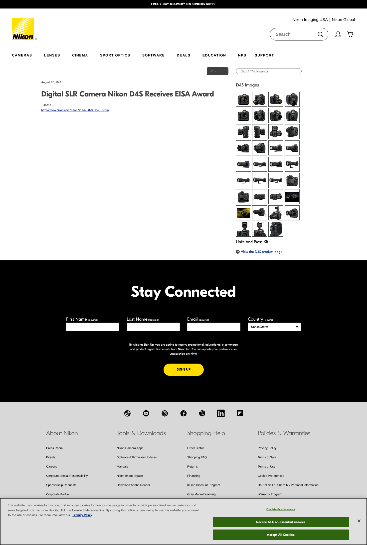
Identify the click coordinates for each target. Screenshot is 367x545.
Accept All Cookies (280, 535)
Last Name (143, 319)
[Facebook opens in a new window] (183, 413)
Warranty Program (270, 494)
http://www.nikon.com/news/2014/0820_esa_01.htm (75, 110)
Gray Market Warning (201, 494)
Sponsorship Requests (61, 485)
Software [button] (153, 55)
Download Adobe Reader (133, 485)
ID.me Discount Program (203, 485)
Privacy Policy (267, 448)
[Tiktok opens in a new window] (127, 413)
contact (217, 71)
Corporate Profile (57, 494)
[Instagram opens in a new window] (165, 413)
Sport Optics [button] (115, 55)
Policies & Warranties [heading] (284, 433)
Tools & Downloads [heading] (141, 433)
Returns (192, 466)
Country (261, 319)
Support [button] (264, 55)
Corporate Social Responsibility (67, 476)
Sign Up (190, 369)
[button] (27, 4)
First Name (82, 319)
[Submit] (320, 34)
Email (198, 319)
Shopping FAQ (197, 457)
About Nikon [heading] (62, 433)
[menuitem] (28, 54)
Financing (193, 476)
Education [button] (214, 55)
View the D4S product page (261, 252)
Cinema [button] (80, 55)
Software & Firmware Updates (137, 457)
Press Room (54, 448)
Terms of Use (267, 466)
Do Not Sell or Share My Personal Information (288, 485)
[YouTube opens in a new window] (146, 413)
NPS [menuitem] (242, 55)
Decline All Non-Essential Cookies (280, 522)
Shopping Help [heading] (206, 433)
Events (50, 457)
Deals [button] (183, 55)
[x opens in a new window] (202, 413)
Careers (51, 466)
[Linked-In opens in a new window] (221, 413)
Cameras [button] (22, 55)
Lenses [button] (52, 55)
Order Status (195, 448)
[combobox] (299, 34)
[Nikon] (24, 24)
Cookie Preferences (271, 476)
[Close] (359, 521)
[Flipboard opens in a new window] (239, 413)
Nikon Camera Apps (130, 448)
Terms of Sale (267, 457)
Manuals (122, 466)
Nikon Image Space (130, 476)
